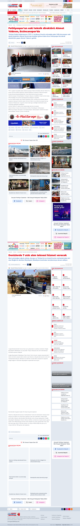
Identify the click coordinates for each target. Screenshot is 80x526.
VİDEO (68, 10)
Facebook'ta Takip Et (62, 230)
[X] (66, 1)
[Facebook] (64, 1)
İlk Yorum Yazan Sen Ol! (30, 140)
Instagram (42, 201)
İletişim (20, 1)
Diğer (61, 10)
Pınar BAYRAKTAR (16, 74)
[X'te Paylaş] (24, 43)
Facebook (18, 201)
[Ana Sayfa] (10, 10)
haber (19, 127)
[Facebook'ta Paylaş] (22, 43)
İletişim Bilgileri (67, 518)
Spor (34, 10)
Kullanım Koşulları (56, 515)
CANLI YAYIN (23, 509)
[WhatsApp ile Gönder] (48, 136)
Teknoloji (45, 10)
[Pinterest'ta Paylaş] (46, 136)
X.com (30, 201)
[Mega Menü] (8, 10)
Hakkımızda (44, 517)
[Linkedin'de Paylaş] (44, 136)
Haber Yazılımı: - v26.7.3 (61, 524)
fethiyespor (26, 127)
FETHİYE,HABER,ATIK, (15, 264)
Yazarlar (56, 10)
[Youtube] (70, 1)
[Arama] (72, 10)
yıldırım (26, 129)
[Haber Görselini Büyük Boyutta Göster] (29, 59)
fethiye (12, 42)
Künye (10, 1)
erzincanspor (35, 127)
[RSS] (72, 1)
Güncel (14, 10)
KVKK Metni (66, 516)
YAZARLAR (34, 509)
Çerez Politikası (56, 519)
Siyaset (26, 10)
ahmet (19, 129)
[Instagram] (68, 1)
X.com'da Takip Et (62, 233)
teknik (43, 127)
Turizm (51, 10)
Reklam (15, 1)
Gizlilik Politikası (56, 517)
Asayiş (30, 10)
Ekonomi (39, 10)
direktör (12, 129)
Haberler (10, 25)
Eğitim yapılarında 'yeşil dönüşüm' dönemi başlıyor (31, 12)
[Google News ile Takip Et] (46, 74)
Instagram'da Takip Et (63, 237)
